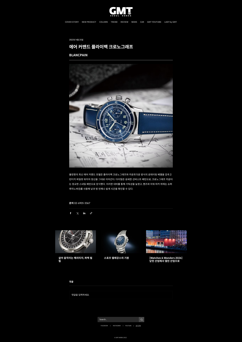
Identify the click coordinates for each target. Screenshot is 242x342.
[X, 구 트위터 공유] (77, 213)
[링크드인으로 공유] (84, 213)
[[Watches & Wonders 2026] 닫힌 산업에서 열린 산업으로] (166, 241)
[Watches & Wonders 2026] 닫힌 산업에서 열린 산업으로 (165, 259)
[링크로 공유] (91, 213)
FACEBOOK (104, 326)
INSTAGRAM (117, 326)
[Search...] (141, 319)
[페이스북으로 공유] (70, 213)
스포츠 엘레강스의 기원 (116, 258)
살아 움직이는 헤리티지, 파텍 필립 (75, 259)
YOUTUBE (128, 326)
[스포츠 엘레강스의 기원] (121, 241)
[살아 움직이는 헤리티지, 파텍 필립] (75, 241)
